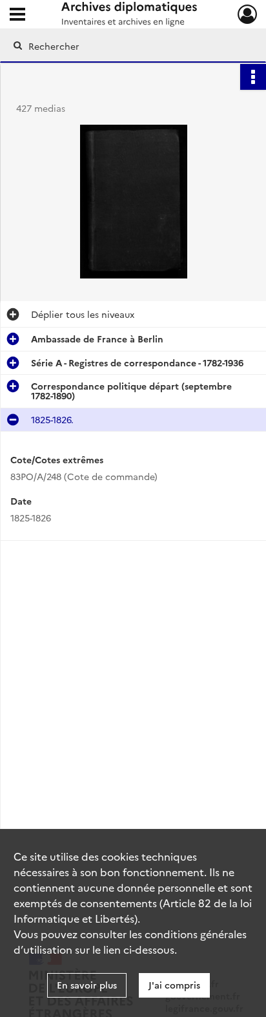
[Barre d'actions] (253, 77)
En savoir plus (87, 984)
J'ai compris (174, 984)
